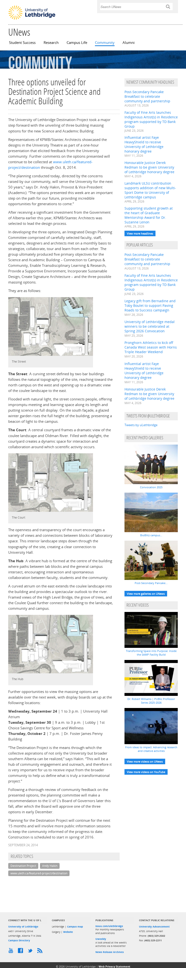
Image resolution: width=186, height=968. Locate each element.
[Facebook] (21, 951)
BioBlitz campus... (151, 535)
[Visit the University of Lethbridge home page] (31, 19)
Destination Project (23, 866)
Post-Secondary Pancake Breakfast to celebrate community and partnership (147, 96)
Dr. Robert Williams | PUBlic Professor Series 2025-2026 (151, 700)
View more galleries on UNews (146, 593)
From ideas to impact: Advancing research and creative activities (151, 749)
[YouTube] (12, 951)
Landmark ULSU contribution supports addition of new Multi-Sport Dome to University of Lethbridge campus (150, 190)
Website (68, 932)
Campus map (75, 926)
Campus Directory (19, 940)
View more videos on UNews (145, 761)
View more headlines (140, 233)
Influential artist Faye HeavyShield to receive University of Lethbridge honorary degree (143, 144)
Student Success (22, 42)
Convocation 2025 (151, 487)
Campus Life (77, 42)
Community (105, 42)
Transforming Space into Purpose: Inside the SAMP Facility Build (151, 652)
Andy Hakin (49, 866)
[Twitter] (31, 951)
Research (51, 42)
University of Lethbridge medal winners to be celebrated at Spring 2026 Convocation (149, 326)
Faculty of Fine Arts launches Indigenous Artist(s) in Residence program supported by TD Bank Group (151, 119)
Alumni (129, 42)
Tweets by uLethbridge (140, 425)
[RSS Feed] (41, 951)
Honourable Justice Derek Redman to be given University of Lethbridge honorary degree (149, 167)
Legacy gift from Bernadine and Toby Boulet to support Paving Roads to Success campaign (150, 305)
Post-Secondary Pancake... (151, 583)
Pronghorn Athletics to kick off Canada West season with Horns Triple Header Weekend (150, 347)
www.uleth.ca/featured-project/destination (38, 873)
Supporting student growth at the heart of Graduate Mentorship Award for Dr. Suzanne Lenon (148, 215)
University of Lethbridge (23, 926)
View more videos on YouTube (146, 772)
